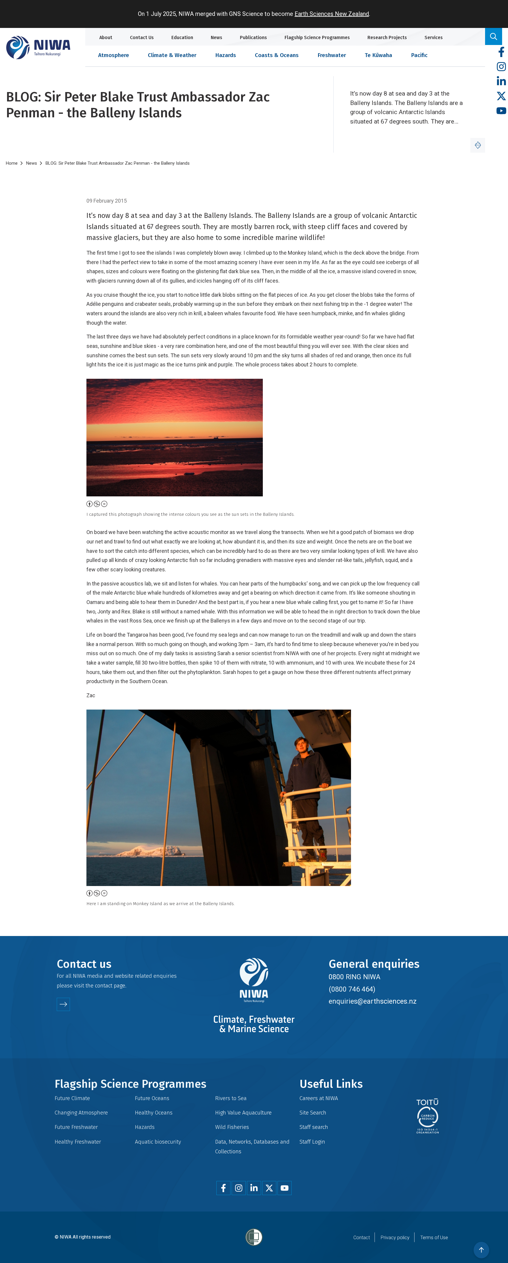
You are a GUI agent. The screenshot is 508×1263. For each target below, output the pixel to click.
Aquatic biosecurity (158, 1141)
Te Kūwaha (378, 55)
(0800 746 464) (352, 989)
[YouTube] (501, 111)
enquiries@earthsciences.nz (373, 1001)
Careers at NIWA (319, 1098)
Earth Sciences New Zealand (332, 13)
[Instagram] (501, 67)
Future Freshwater (76, 1127)
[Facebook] (501, 52)
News (216, 37)
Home (12, 163)
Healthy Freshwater (78, 1141)
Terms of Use (434, 1237)
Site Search (313, 1112)
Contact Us (142, 37)
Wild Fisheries (232, 1127)
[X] (501, 96)
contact (103, 985)
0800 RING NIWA (354, 977)
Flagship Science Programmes (317, 37)
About (105, 37)
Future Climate (72, 1098)
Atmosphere (113, 55)
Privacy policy (395, 1237)
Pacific (419, 55)
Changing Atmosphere (81, 1112)
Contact (361, 1237)
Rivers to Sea (231, 1098)
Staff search (314, 1127)
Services (434, 37)
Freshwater (331, 55)
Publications (253, 37)
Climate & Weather (172, 55)
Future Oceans (152, 1098)
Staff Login (312, 1141)
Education (182, 37)
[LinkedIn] (501, 81)
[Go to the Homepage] (38, 47)
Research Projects (387, 37)
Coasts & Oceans (277, 55)
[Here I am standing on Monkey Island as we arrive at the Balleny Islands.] (254, 798)
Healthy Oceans (154, 1112)
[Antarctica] (477, 145)
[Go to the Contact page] (63, 1004)
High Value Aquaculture (243, 1112)
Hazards (225, 55)
